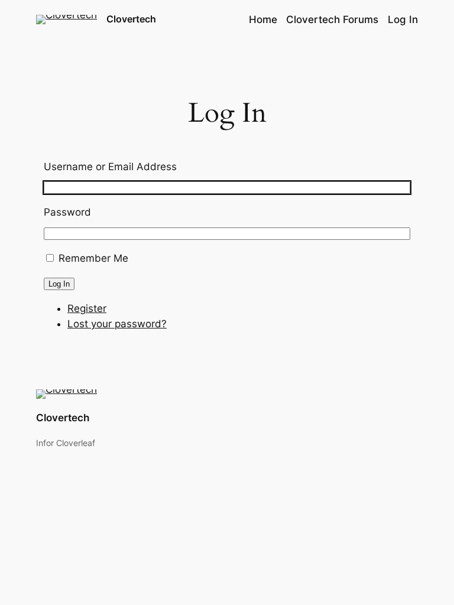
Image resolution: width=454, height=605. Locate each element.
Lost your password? (117, 324)
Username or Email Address (110, 167)
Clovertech (131, 19)
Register (86, 308)
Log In (59, 283)
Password (67, 212)
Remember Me (93, 258)
